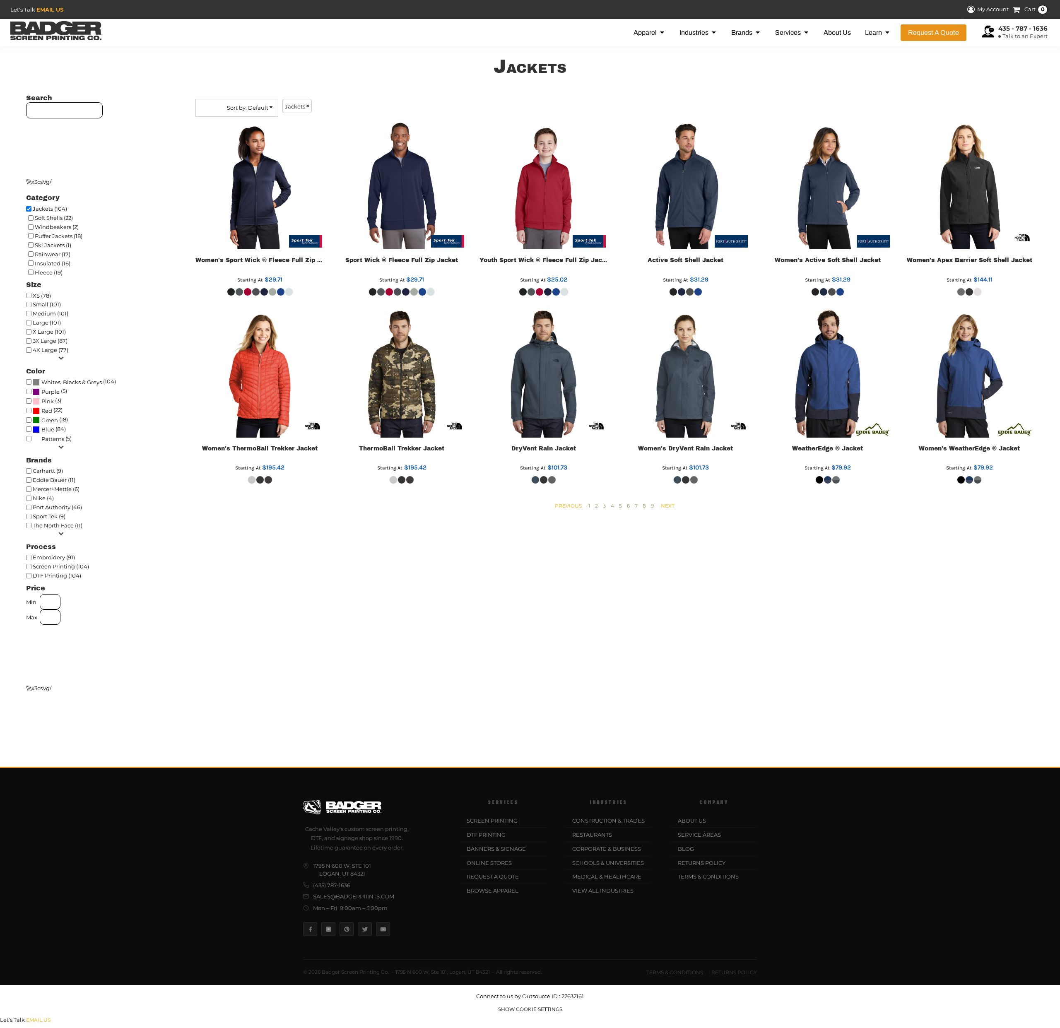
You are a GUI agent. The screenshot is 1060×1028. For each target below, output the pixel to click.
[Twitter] (365, 929)
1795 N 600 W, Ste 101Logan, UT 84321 (342, 869)
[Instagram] (328, 929)
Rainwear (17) (52, 254)
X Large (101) (49, 331)
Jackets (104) (50, 208)
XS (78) (42, 295)
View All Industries (603, 890)
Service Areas (699, 834)
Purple (50, 391)
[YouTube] (383, 929)
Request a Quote (493, 876)
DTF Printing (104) (57, 575)
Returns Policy (701, 862)
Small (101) (47, 304)
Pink (47, 401)
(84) (53, 429)
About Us (692, 820)
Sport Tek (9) (49, 516)
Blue (47, 429)
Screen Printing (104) (61, 566)
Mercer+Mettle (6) (56, 489)
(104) (78, 381)
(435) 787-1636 (331, 885)
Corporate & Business (606, 848)
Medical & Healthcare (606, 876)
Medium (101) (50, 313)
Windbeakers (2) (57, 227)
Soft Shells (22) (54, 217)
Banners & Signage (496, 848)
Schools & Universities (608, 862)
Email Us (49, 9)
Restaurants (592, 834)
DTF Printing (486, 834)
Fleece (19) (49, 272)
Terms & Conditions (708, 876)
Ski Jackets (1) (53, 245)
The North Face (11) (57, 525)
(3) (51, 400)
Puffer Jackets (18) (58, 236)
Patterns (52, 439)
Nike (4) (43, 498)
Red (46, 410)
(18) (54, 420)
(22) (52, 410)
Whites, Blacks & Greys (71, 382)
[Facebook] (310, 929)
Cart (1034, 9)
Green (49, 420)
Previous (568, 506)
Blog (686, 848)
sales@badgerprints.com (353, 896)
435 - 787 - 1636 (1023, 28)
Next (668, 506)
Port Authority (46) (57, 507)
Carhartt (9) (48, 470)
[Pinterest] (347, 929)
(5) (54, 391)
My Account (993, 9)
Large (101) (47, 322)
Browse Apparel (492, 890)
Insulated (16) (52, 263)
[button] (649, 32)
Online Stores (489, 862)
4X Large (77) (50, 350)
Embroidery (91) (54, 557)
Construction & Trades (608, 820)
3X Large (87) (50, 340)
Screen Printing (492, 820)
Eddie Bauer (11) (54, 480)
